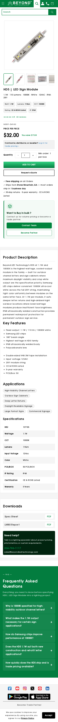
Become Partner (29, 233)
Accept (48, 715)
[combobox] (25, 12)
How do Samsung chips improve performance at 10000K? (29, 636)
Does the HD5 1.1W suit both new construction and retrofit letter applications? (29, 650)
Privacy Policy (27, 718)
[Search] (52, 12)
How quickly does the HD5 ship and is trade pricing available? (29, 664)
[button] (3, 6)
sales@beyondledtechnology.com (21, 552)
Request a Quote (29, 173)
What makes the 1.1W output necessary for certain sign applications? (29, 622)
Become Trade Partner (29, 705)
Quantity (8, 155)
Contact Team (29, 225)
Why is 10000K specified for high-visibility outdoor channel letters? (29, 608)
